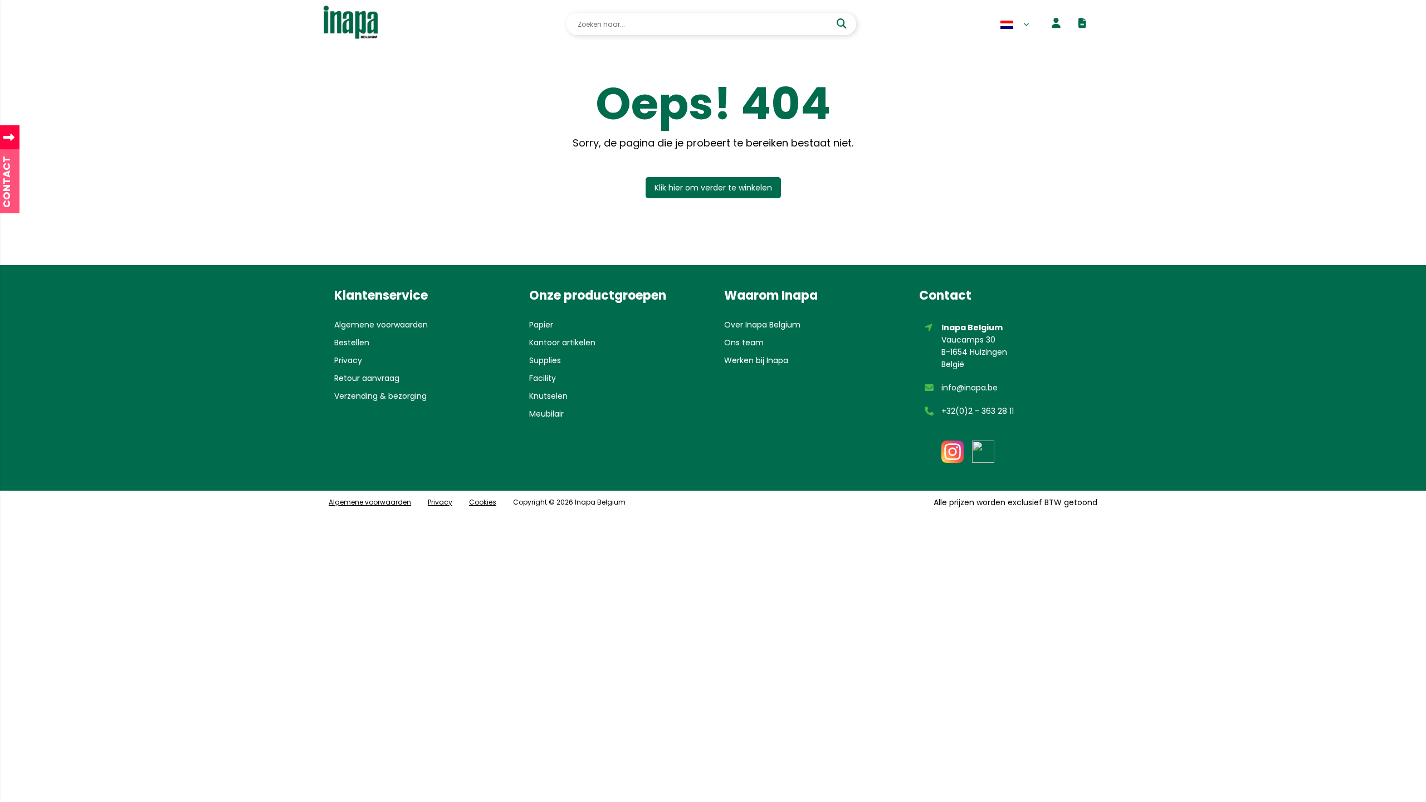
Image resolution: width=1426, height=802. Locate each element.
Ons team (744, 342)
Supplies (545, 360)
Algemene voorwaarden (381, 324)
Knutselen (548, 396)
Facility (542, 378)
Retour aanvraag (366, 378)
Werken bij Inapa (756, 360)
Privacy (348, 360)
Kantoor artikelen (562, 342)
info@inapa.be (969, 387)
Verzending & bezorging (380, 396)
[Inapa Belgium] (350, 24)
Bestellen (351, 342)
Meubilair (546, 413)
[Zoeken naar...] (843, 24)
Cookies (482, 502)
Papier (541, 324)
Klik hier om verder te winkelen (713, 187)
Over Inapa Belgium (762, 324)
